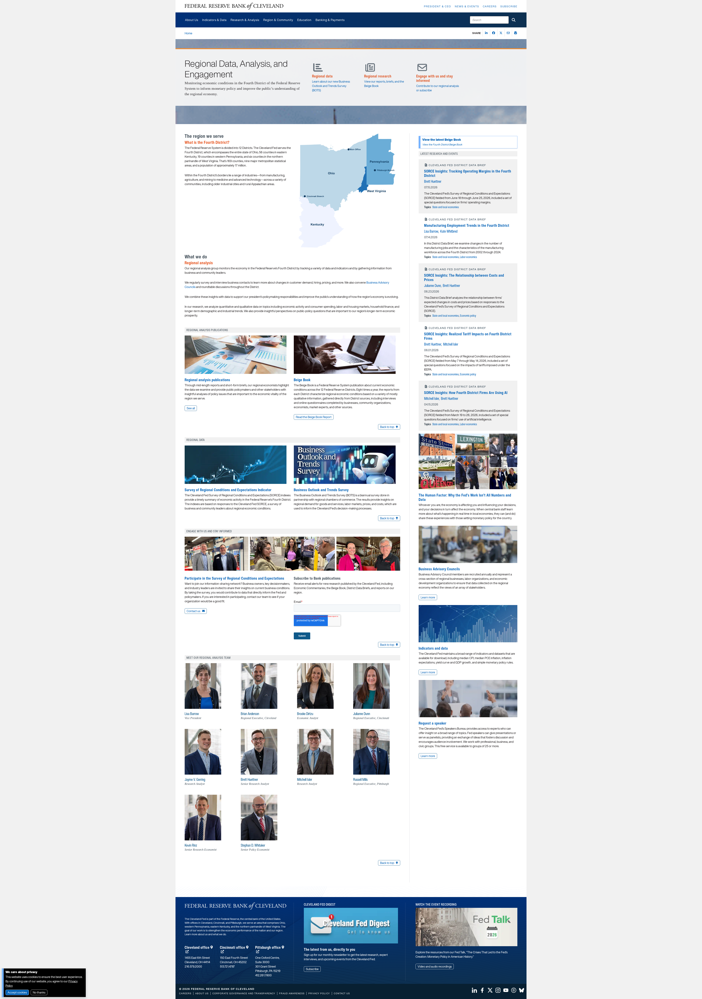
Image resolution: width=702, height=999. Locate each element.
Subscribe (508, 6)
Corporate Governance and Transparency (243, 993)
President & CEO (437, 6)
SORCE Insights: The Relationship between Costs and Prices (464, 277)
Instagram (498, 990)
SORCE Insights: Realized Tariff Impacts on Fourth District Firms (468, 336)
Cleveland (197, 947)
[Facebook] (493, 33)
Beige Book (302, 379)
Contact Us (342, 993)
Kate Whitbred (448, 231)
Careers (490, 6)
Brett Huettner (432, 181)
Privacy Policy (319, 993)
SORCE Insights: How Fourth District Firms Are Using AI (465, 392)
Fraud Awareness (292, 993)
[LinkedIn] (486, 33)
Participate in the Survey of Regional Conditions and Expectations (234, 578)
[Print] (515, 33)
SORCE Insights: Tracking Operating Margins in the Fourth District (467, 173)
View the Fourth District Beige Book (442, 144)
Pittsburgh (268, 947)
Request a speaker (432, 723)
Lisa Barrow (431, 231)
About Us (202, 993)
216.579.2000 (193, 966)
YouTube (506, 990)
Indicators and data (433, 648)
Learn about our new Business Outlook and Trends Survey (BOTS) (331, 85)
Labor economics (468, 257)
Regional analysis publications (207, 379)
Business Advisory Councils (439, 569)
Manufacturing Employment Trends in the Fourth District (466, 225)
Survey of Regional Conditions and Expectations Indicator (228, 489)
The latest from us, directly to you (329, 949)
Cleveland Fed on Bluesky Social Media (521, 990)
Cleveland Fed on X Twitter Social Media (490, 990)
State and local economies (445, 207)
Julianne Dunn (432, 285)
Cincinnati (232, 947)
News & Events (467, 6)
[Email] (508, 33)
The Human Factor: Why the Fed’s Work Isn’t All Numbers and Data (465, 497)
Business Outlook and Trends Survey (321, 489)
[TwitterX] (501, 33)
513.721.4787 (227, 966)
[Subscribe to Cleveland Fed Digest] (351, 927)
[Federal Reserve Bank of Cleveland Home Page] (234, 6)
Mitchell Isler (450, 344)
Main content (193, 2)
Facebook (482, 990)
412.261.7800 (263, 975)
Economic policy (468, 315)
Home (188, 33)
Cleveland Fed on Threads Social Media (513, 990)
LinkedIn (474, 990)
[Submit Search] (513, 20)
